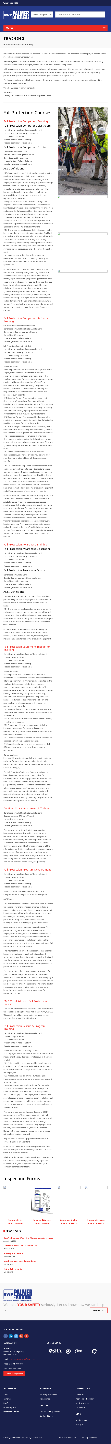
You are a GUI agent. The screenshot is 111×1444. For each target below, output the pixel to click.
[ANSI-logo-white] (81, 1351)
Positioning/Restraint (85, 1399)
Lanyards (80, 1394)
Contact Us (98, 1310)
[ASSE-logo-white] (94, 1351)
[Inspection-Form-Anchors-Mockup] (69, 1200)
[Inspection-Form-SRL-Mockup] (14, 1200)
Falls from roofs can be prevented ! (20, 1245)
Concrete (7, 1399)
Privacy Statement (89, 1437)
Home (20, 44)
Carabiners (80, 1407)
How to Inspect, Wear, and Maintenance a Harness (28, 1238)
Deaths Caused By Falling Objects (19, 1261)
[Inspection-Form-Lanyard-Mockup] (96, 1200)
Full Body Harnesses (48, 1394)
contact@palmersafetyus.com (23, 1359)
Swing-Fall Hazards (12, 1269)
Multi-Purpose (9, 1407)
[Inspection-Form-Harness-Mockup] (42, 1200)
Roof (5, 1403)
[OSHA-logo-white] (55, 1351)
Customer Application (14, 1373)
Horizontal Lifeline (11, 1411)
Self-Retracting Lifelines (50, 1411)
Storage (79, 1424)
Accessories (45, 1399)
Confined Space (46, 1416)
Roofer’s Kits (81, 1420)
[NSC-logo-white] (68, 1351)
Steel (5, 1394)
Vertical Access (82, 1403)
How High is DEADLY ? (13, 1253)
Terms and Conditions (67, 1437)
